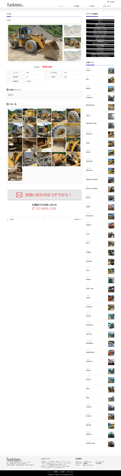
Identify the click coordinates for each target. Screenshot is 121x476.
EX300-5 (88, 225)
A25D (87, 143)
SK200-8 (88, 434)
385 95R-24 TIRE (91, 123)
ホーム (61, 6)
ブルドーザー (79, 463)
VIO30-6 (88, 370)
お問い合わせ (107, 6)
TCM (9, 14)
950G (87, 388)
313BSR (88, 252)
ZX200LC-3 (89, 361)
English (112, 1)
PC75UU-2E (89, 216)
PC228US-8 (89, 325)
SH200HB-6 (89, 343)
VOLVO (88, 141)
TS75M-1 (89, 407)
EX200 (88, 206)
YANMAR (88, 332)
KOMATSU (88, 95)
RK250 (88, 152)
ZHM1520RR (90, 352)
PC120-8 (88, 416)
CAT (87, 77)
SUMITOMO (89, 341)
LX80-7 (88, 297)
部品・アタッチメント (88, 464)
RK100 (88, 197)
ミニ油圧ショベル (87, 461)
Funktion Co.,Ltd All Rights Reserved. (63, 474)
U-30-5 (88, 70)
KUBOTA (88, 68)
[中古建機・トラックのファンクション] (15, 5)
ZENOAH (88, 350)
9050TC (88, 88)
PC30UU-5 (89, 97)
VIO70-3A (89, 334)
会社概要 (91, 6)
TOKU (87, 113)
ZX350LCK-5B (90, 443)
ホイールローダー (100, 461)
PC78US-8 (89, 307)
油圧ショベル (79, 461)
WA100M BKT (90, 105)
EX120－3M (89, 288)
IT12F (88, 234)
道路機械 (85, 463)
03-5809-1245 (46, 208)
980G (87, 398)
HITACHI (88, 204)
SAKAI (87, 277)
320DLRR (76, 219)
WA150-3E (89, 161)
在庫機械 (76, 6)
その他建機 (98, 463)
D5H (87, 79)
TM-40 (88, 115)
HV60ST (11, 219)
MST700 (88, 425)
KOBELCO (88, 86)
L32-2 (88, 270)
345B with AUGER (91, 179)
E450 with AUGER (91, 188)
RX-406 (88, 316)
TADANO (88, 404)
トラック (78, 464)
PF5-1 (88, 243)
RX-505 (88, 379)
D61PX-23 (89, 134)
